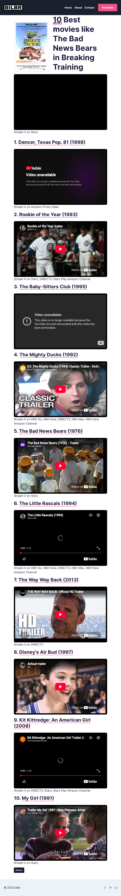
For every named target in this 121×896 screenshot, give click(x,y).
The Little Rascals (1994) (48, 503)
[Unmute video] (60, 102)
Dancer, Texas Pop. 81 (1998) (51, 142)
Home (68, 7)
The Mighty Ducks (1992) (48, 354)
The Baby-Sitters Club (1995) (53, 286)
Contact (89, 7)
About (78, 7)
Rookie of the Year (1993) (48, 214)
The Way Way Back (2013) (48, 580)
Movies (19, 870)
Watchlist (107, 7)
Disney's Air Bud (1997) (46, 652)
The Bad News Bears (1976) (51, 431)
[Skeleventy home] (13, 7)
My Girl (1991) (38, 798)
